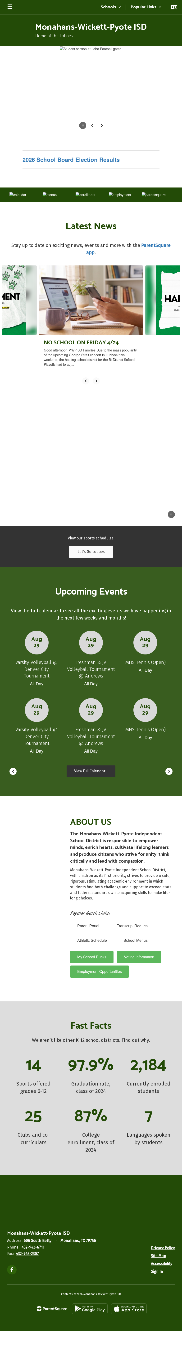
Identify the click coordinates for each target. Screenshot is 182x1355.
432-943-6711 (33, 1247)
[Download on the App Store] (129, 1308)
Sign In (157, 1271)
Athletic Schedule (92, 940)
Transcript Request (133, 925)
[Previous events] (13, 771)
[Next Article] (96, 380)
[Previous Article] (85, 380)
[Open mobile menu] (9, 7)
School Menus (136, 940)
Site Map (158, 1256)
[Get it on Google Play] (90, 1308)
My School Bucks (91, 957)
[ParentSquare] (52, 1308)
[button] (111, 7)
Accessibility (161, 1263)
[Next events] (169, 771)
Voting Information (139, 957)
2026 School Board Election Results (71, 159)
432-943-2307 (27, 1253)
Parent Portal (88, 925)
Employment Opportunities (99, 971)
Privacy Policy (163, 1248)
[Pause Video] (171, 515)
